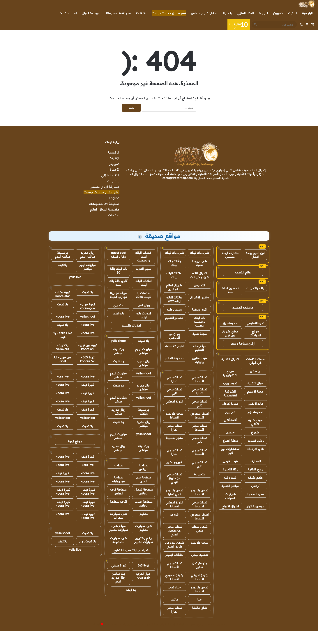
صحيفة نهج (255, 412)
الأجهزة (263, 13)
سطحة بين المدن (143, 479)
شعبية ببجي (199, 555)
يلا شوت (143, 341)
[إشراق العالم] (306, 4)
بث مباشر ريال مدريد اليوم (118, 577)
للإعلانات (96, 624)
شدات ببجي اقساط (199, 379)
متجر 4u (199, 474)
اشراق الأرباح (230, 506)
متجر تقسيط (174, 438)
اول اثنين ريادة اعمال (255, 255)
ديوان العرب (143, 305)
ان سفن (255, 371)
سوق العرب (143, 268)
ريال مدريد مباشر (144, 363)
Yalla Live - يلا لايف (62, 335)
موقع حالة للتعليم (199, 348)
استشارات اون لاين (230, 450)
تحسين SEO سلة (230, 290)
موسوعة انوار (255, 506)
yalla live (75, 277)
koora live (63, 316)
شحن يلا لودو (199, 542)
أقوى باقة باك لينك (118, 282)
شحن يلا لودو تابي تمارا (174, 492)
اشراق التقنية (230, 359)
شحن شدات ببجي (199, 528)
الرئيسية (307, 13)
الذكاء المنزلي (245, 13)
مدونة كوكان (230, 403)
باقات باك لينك (174, 263)
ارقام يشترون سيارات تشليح (143, 540)
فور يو (174, 514)
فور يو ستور (174, 462)
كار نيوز (230, 412)
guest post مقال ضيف (118, 254)
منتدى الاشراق (199, 297)
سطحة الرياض (143, 467)
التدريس (199, 285)
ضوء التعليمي (255, 323)
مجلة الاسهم (255, 391)
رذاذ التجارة (230, 469)
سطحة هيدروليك (118, 479)
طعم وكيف (255, 477)
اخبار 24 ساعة (174, 346)
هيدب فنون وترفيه (199, 360)
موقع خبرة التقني (255, 422)
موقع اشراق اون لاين (230, 333)
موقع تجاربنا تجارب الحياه (118, 295)
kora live (63, 376)
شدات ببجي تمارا (174, 379)
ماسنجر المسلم (242, 307)
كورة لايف (87, 384)
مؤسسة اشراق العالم (87, 13)
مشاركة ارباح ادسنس (230, 255)
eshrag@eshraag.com (177, 178)
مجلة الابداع (230, 440)
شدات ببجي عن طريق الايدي (174, 478)
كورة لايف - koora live (87, 491)
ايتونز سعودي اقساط (199, 415)
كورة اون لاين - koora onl (87, 347)
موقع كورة (75, 441)
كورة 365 (143, 565)
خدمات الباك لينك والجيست (143, 256)
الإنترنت (292, 13)
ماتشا (174, 599)
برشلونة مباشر (118, 351)
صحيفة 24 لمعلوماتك (118, 13)
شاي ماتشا (199, 607)
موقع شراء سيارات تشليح (118, 528)
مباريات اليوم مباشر (143, 351)
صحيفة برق (230, 323)
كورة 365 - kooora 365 (88, 359)
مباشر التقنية (230, 486)
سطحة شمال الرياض (144, 491)
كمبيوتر (278, 13)
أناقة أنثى (230, 420)
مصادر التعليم (174, 318)
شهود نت (230, 477)
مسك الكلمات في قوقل (255, 361)
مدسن (230, 432)
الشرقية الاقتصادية (230, 393)
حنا (199, 599)
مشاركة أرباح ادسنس (204, 13)
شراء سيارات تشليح (143, 528)
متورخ (255, 432)
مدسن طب (174, 309)
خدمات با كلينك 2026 (143, 295)
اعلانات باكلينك (131, 325)
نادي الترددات (255, 449)
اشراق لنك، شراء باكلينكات (199, 275)
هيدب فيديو (230, 461)
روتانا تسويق (255, 440)
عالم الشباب (243, 272)
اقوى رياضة (199, 309)
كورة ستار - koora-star (62, 294)
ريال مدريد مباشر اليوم (87, 254)
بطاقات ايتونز (174, 555)
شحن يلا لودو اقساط (174, 415)
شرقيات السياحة (230, 496)
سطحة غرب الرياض (118, 491)
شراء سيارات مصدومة (118, 540)
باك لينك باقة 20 (118, 270)
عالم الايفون (255, 403)
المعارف (255, 461)
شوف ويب (230, 383)
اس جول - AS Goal (63, 359)
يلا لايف (131, 589)
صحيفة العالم (174, 358)
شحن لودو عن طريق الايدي (174, 544)
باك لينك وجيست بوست (199, 321)
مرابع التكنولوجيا (230, 373)
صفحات (64, 13)
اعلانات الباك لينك (174, 275)
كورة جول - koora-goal (88, 306)
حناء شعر (174, 587)
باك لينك (227, 13)
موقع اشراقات (255, 333)
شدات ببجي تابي (174, 391)
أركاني (255, 486)
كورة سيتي (118, 565)
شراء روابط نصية (199, 263)
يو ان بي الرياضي (174, 335)
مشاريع (118, 305)
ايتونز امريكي (174, 401)
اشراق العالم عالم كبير (174, 287)
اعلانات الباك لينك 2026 (174, 299)
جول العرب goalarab (143, 575)
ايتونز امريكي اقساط (174, 504)
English (141, 13)
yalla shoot (118, 341)
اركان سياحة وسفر (242, 343)
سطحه (118, 465)
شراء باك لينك (199, 252)
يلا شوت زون (87, 541)
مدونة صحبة (255, 494)
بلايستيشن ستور (199, 565)
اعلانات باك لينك (143, 315)
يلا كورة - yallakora (62, 347)
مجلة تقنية (199, 334)
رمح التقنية (255, 469)
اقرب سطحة (118, 501)
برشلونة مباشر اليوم (62, 254)
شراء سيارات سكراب (118, 515)
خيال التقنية (255, 383)
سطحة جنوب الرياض (144, 503)
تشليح (143, 514)
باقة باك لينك (255, 288)
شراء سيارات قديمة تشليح (131, 550)
